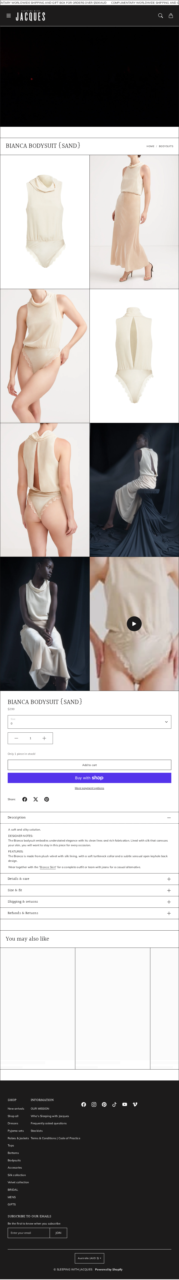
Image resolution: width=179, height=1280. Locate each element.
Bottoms (13, 1153)
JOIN (58, 1233)
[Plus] (44, 738)
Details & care (18, 879)
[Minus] (16, 738)
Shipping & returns (23, 902)
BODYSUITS (166, 146)
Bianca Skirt (48, 867)
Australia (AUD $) (88, 1258)
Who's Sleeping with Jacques (50, 1116)
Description (17, 818)
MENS (12, 1197)
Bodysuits (14, 1160)
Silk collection (17, 1175)
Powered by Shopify (109, 1269)
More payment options (89, 788)
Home (150, 146)
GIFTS (12, 1204)
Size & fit (15, 890)
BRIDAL (13, 1189)
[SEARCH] (160, 15)
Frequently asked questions (49, 1123)
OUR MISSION (40, 1108)
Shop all (13, 1116)
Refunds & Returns (23, 913)
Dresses (13, 1123)
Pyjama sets (16, 1130)
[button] (10, 15)
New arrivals (16, 1108)
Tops (11, 1145)
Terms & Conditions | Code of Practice (55, 1138)
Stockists (37, 1130)
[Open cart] (171, 15)
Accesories (15, 1167)
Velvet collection (18, 1182)
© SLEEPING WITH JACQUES (73, 1269)
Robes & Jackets (18, 1138)
